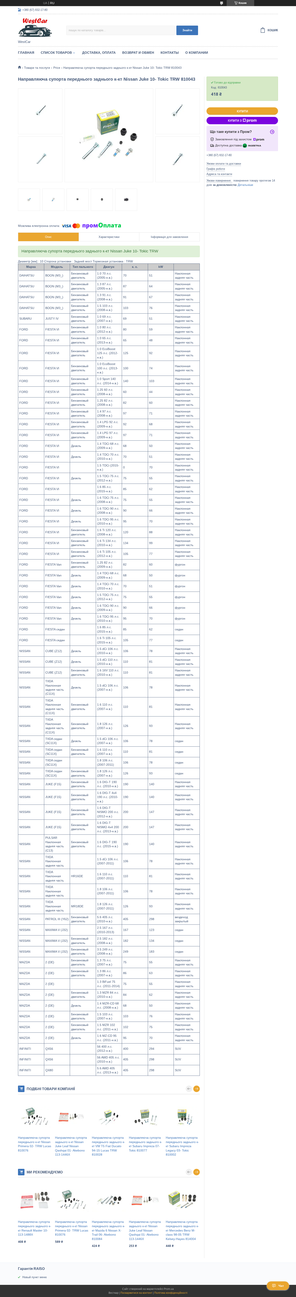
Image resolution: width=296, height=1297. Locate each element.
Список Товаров (56, 52)
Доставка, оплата (99, 52)
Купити (242, 111)
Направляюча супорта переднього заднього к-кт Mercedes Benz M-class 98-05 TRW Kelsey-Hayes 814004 (182, 1230)
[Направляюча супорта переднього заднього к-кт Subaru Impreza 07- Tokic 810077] (146, 1117)
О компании (196, 52)
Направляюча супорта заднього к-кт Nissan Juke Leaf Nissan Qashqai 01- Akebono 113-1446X (71, 1146)
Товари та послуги (37, 67)
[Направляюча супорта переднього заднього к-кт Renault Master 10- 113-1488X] (35, 1200)
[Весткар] (42, 27)
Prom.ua (169, 1288)
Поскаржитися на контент (136, 1292)
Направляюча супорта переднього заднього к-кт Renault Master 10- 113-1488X (34, 1228)
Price (56, 67)
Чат (281, 1285)
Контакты (170, 52)
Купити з (235, 120)
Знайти (187, 30)
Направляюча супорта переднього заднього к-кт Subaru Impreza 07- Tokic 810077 (145, 1144)
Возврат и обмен (138, 52)
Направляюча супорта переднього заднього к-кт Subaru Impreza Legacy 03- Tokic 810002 (182, 1146)
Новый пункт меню (34, 1277)
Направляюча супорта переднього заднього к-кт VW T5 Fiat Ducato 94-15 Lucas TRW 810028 (108, 1146)
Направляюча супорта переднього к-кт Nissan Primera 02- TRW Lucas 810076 (34, 1144)
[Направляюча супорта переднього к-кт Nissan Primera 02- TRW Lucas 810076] (35, 1117)
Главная (26, 52)
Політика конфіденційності (170, 1292)
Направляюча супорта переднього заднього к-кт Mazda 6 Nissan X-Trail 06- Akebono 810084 (108, 1230)
